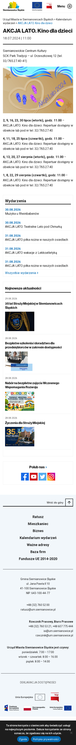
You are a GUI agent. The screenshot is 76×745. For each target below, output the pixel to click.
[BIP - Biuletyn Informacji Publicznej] (49, 6)
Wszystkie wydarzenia (20, 273)
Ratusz (38, 517)
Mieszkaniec (38, 524)
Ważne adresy (38, 545)
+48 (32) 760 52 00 (38, 604)
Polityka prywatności (46, 739)
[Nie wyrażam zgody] (71, 733)
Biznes (38, 531)
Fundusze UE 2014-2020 (38, 559)
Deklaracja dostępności (38, 682)
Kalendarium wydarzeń (38, 538)
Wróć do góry (55, 502)
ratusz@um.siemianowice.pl (38, 609)
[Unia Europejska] (37, 6)
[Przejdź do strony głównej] (13, 6)
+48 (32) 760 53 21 (39, 626)
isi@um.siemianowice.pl (58, 630)
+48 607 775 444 (63, 626)
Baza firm (38, 552)
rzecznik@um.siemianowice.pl (54, 635)
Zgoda (23, 739)
